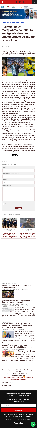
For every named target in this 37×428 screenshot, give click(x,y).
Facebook (11, 395)
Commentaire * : (6, 185)
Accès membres (9, 377)
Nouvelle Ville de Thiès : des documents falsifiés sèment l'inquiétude (17, 301)
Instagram (26, 395)
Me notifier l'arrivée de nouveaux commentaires (18, 204)
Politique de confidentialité (26, 414)
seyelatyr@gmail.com (12, 416)
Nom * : (4, 167)
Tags (24, 379)
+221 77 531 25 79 (26, 416)
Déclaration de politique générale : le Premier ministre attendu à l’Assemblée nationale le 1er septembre (17, 325)
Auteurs (4, 387)
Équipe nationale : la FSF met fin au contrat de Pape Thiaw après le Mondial (27, 234)
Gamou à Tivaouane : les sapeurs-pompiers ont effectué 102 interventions (17, 346)
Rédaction (6, 46)
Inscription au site (16, 379)
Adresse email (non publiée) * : (10, 173)
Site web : (5, 179)
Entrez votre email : (19, 401)
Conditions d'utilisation (10, 414)
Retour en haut (18, 423)
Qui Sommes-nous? (7, 382)
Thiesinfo (18, 2)
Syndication (28, 377)
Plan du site (18, 377)
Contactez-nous (6, 385)
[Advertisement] (17, 261)
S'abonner (18, 410)
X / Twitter (18, 395)
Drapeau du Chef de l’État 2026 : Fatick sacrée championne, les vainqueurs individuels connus (9, 234)
